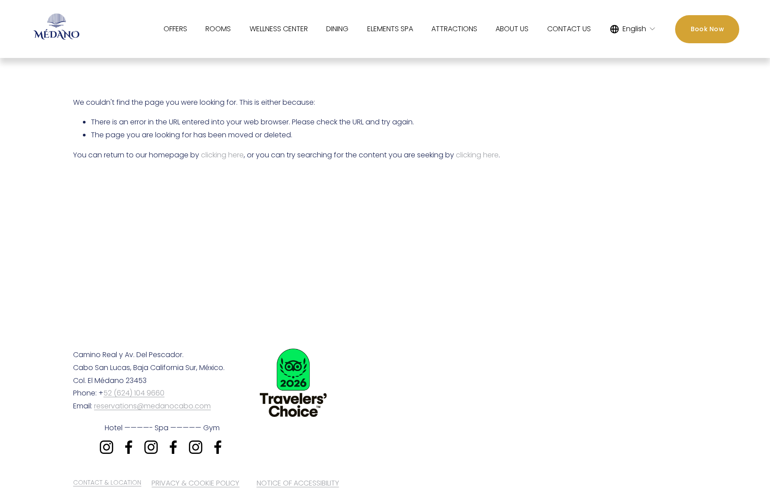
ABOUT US (512, 29)
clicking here (222, 155)
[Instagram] (106, 447)
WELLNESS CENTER (279, 29)
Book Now (707, 29)
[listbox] (633, 29)
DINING (337, 29)
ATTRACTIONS (454, 29)
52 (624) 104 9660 (133, 393)
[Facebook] (129, 447)
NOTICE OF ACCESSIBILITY (298, 483)
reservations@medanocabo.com (152, 406)
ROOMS (218, 29)
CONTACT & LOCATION (107, 482)
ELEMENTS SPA (390, 29)
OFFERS (175, 29)
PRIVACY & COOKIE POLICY (195, 483)
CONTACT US (569, 29)
